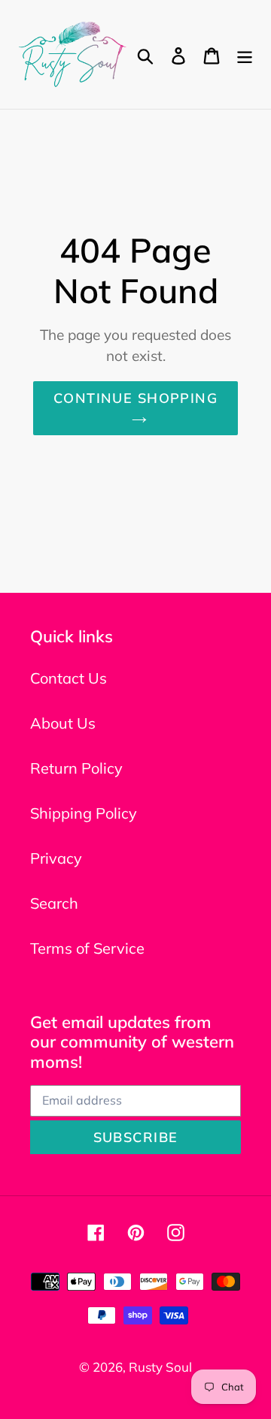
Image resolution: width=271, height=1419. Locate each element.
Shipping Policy (83, 813)
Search (54, 903)
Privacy (56, 858)
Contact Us (68, 678)
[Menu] (244, 55)
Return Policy (76, 768)
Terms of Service (87, 948)
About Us (63, 723)
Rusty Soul (160, 1367)
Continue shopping (135, 398)
